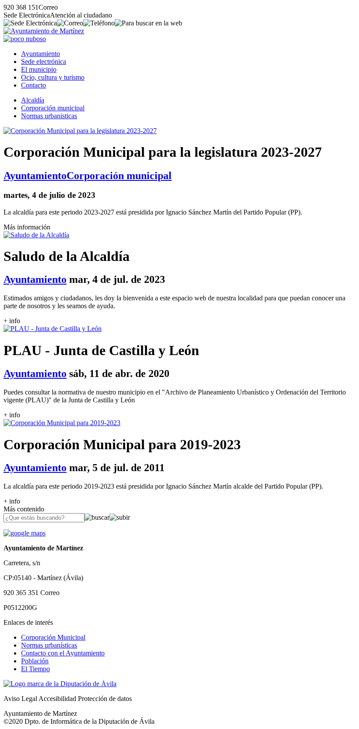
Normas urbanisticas (49, 116)
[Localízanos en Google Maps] (25, 533)
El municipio (38, 69)
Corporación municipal (52, 108)
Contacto (33, 85)
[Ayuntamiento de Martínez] (44, 31)
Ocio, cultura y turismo (52, 77)
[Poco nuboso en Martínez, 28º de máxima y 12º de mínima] (25, 38)
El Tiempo (35, 669)
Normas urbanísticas (49, 645)
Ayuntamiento (40, 53)
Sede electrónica (43, 61)
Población (35, 661)
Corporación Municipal (53, 637)
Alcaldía (32, 100)
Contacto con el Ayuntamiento (63, 653)
